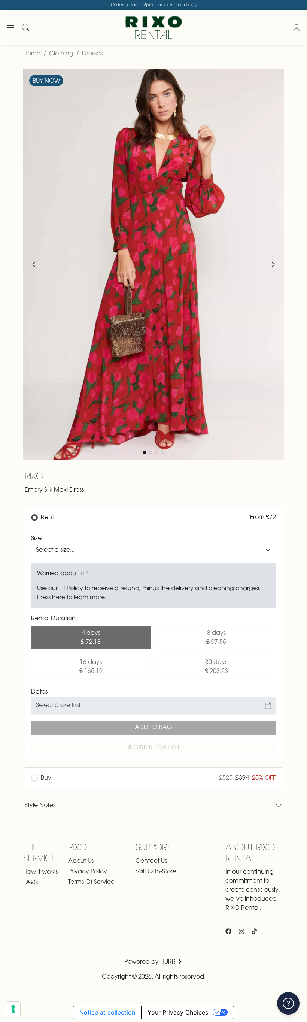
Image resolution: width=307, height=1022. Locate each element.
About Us (81, 861)
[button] (33, 264)
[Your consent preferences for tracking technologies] (13, 1009)
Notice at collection (107, 1012)
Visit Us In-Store (156, 872)
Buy (46, 778)
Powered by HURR (150, 962)
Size (36, 539)
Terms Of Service (91, 882)
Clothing (61, 54)
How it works (40, 872)
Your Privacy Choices (178, 1012)
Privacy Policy (87, 872)
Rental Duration (53, 619)
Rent (47, 518)
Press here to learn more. (71, 598)
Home (31, 54)
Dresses (92, 54)
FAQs (30, 883)
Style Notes (40, 806)
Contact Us (151, 861)
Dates (39, 692)
